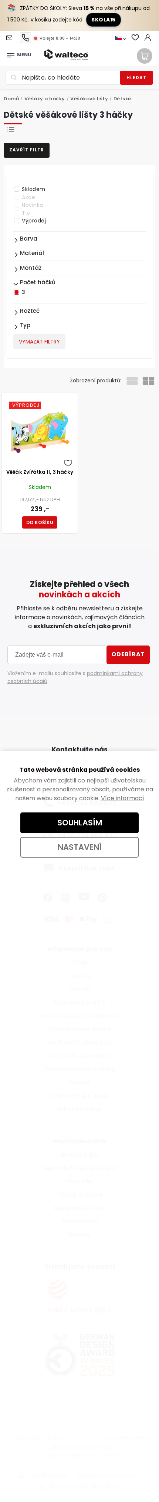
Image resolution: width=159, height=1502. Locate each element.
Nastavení (80, 847)
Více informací (122, 798)
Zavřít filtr (26, 150)
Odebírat (128, 654)
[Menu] (10, 52)
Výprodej (34, 220)
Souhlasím (79, 822)
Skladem (33, 189)
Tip (26, 213)
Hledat (136, 77)
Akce (28, 197)
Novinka (32, 205)
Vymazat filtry (39, 341)
